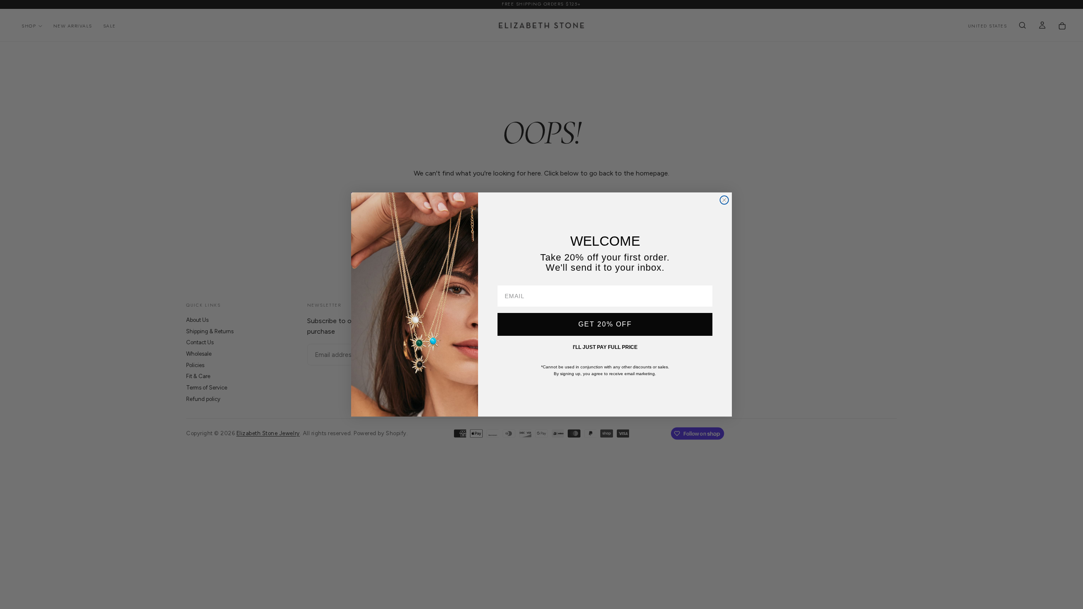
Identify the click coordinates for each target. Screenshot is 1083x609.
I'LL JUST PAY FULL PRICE (605, 347)
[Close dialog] (724, 200)
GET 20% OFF (605, 324)
